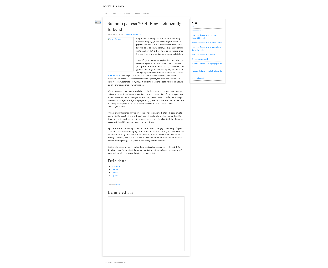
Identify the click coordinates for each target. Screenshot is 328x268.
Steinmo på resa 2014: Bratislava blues (207, 42)
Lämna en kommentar (133, 34)
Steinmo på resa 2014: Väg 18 (203, 54)
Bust (194, 26)
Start (106, 13)
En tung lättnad (198, 78)
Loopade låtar (197, 31)
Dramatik (127, 13)
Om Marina (116, 13)
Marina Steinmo (113, 5)
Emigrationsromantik (200, 59)
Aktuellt (146, 13)
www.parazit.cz (114, 75)
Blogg (137, 13)
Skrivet (118, 185)
